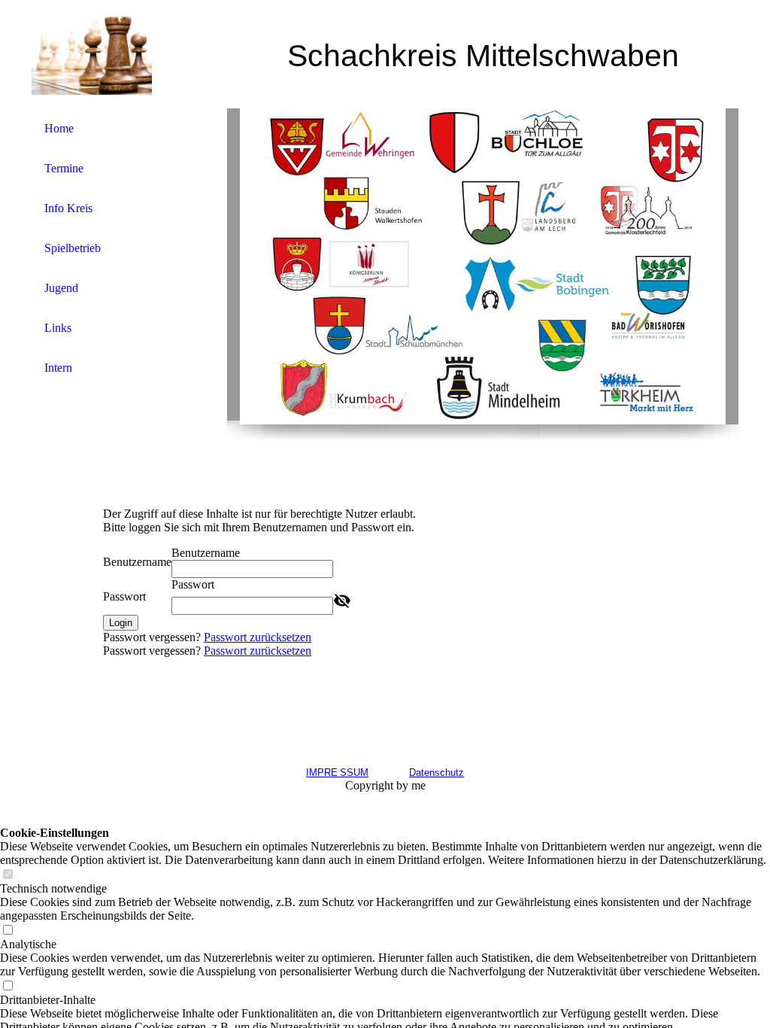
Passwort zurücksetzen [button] (257, 637)
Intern (58, 367)
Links (57, 327)
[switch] (7, 874)
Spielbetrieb (72, 248)
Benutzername (137, 561)
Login (120, 622)
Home (59, 128)
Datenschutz (436, 772)
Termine (63, 168)
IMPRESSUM (337, 772)
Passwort (124, 596)
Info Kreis (68, 208)
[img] (92, 54)
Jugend (61, 287)
